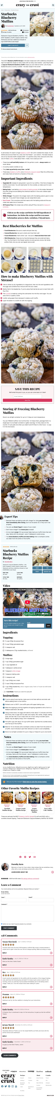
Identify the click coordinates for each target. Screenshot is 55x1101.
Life (46, 1080)
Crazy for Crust (8, 1078)
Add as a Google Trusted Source (10, 49)
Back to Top (50, 1095)
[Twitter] (6, 1087)
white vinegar (16, 671)
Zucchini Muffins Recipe (7, 809)
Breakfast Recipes (15, 10)
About (38, 1075)
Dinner (29, 1078)
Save (37, 568)
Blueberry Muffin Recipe (26, 816)
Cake (21, 1086)
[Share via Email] (34, 857)
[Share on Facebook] (20, 857)
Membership (48, 1085)
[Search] (53, 5)
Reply (5, 953)
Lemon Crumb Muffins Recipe (21, 809)
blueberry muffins (15, 172)
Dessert (22, 1078)
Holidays (22, 1080)
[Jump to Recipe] (27, 215)
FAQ (37, 1080)
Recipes (22, 1075)
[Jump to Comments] (27, 45)
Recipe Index (7, 10)
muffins (11, 158)
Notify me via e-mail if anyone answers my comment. (17, 924)
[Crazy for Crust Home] (27, 5)
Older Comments (10, 1055)
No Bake (22, 1090)
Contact (38, 1085)
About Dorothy (39, 1078)
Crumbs (48, 1075)
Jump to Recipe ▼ (13, 45)
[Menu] (2, 5)
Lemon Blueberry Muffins (34, 810)
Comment (4, 904)
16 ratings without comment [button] (30, 878)
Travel (47, 1078)
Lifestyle (48, 1082)
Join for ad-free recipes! (26, 1)
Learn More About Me (19, 872)
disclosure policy (31, 57)
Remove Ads (47, 571)
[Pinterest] (9, 1087)
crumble (8, 293)
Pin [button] (47, 568)
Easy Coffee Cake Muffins (48, 809)
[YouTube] (16, 1087)
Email (29, 622)
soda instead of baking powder (28, 189)
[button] (1, 30)
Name (3, 897)
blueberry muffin (25, 152)
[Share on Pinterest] (25, 857)
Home (2, 10)
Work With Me (39, 1082)
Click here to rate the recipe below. (35, 782)
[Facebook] (2, 1087)
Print (37, 571)
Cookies (30, 1080)
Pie (29, 1082)
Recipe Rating (5, 892)
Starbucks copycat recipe (32, 172)
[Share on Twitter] (30, 857)
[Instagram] (12, 1087)
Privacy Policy (21, 1095)
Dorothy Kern (10, 26)
